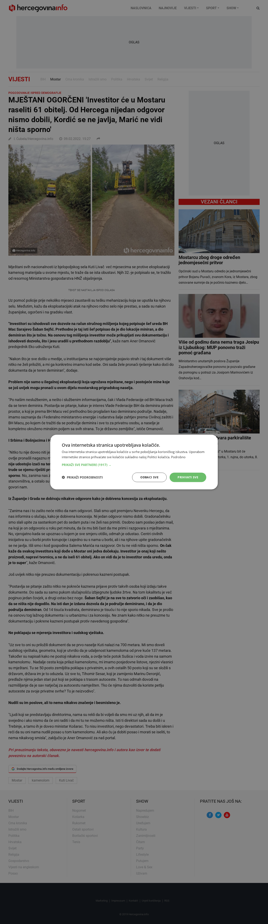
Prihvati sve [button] (188, 477)
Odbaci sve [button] (149, 477)
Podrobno (178, 457)
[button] (134, 465)
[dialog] (134, 462)
